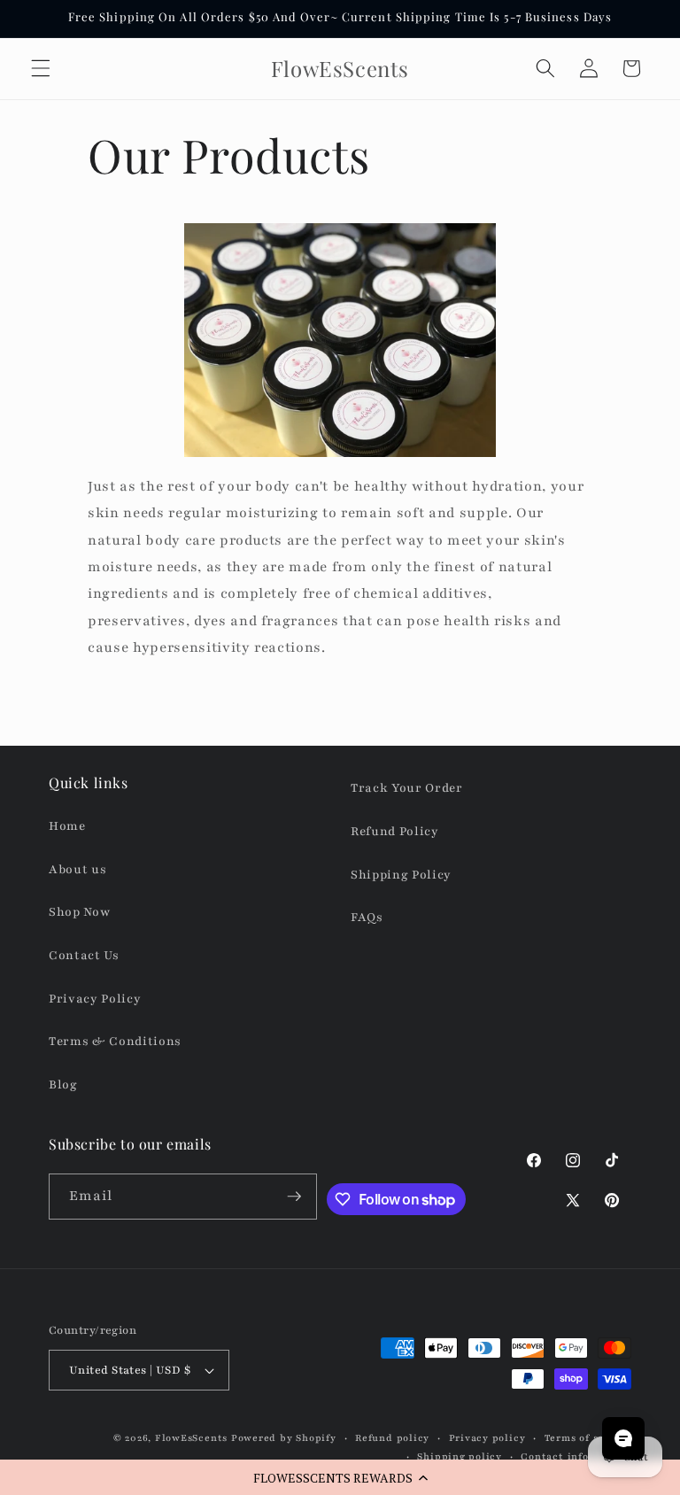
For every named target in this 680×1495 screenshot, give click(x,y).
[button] (340, 1477)
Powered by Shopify (283, 1438)
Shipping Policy (401, 874)
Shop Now (79, 911)
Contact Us (84, 955)
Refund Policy (395, 831)
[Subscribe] (294, 1197)
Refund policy (392, 1438)
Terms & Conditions (115, 1041)
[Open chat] (623, 1438)
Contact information (576, 1456)
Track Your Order (407, 787)
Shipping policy (459, 1456)
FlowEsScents (191, 1438)
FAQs (367, 917)
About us (77, 869)
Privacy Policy (95, 998)
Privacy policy (487, 1438)
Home (67, 825)
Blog (63, 1084)
